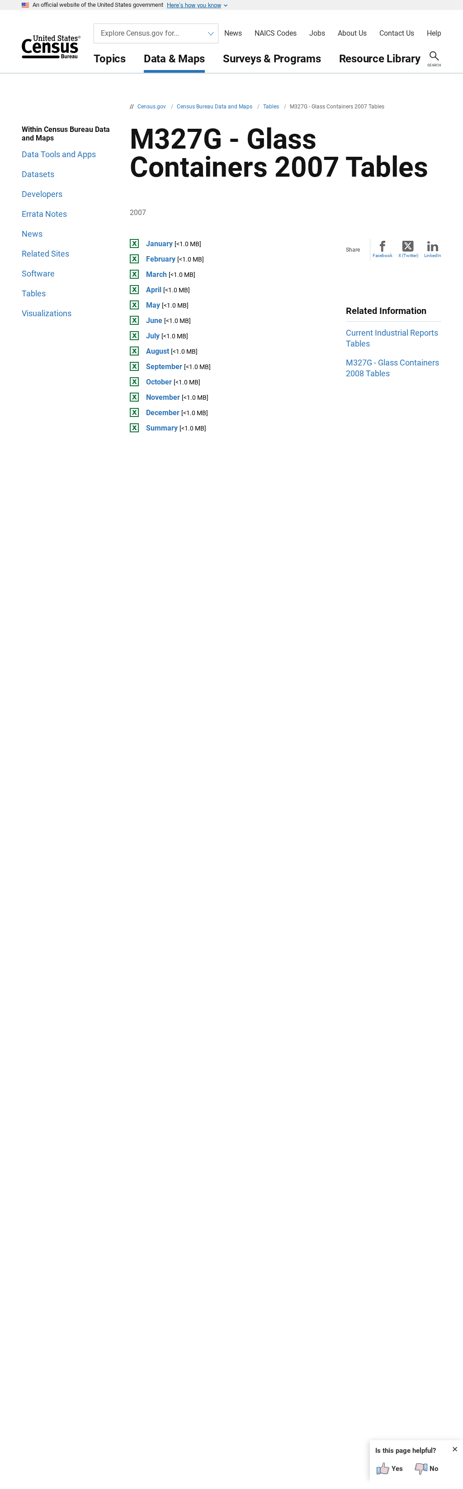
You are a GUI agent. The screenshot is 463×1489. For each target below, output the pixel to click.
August (157, 351)
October (159, 382)
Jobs (317, 33)
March (156, 274)
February (160, 259)
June (154, 320)
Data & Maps (174, 58)
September (164, 366)
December (163, 412)
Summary (162, 428)
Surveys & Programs (272, 58)
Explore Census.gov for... (140, 33)
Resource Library (379, 58)
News (233, 33)
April (153, 290)
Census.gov (152, 106)
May (153, 305)
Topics (110, 58)
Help (434, 33)
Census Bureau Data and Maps (215, 106)
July (153, 336)
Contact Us (396, 33)
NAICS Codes (276, 33)
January (159, 243)
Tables (271, 106)
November (163, 397)
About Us (352, 33)
